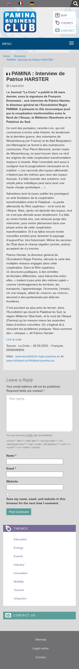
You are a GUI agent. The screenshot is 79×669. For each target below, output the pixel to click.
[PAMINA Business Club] (19, 21)
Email (11, 468)
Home (6, 56)
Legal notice (40, 648)
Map (64, 15)
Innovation (21, 573)
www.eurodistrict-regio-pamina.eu (37, 356)
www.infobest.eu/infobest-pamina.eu (30, 360)
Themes (67, 23)
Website (12, 481)
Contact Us (24, 615)
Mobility (19, 581)
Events (18, 556)
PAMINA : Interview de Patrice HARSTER (30, 59)
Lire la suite (14, 339)
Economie (20, 56)
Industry (19, 564)
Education (20, 539)
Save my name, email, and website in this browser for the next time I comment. (35, 501)
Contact (68, 30)
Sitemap (40, 639)
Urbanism (20, 598)
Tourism (19, 590)
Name (11, 455)
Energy (18, 547)
